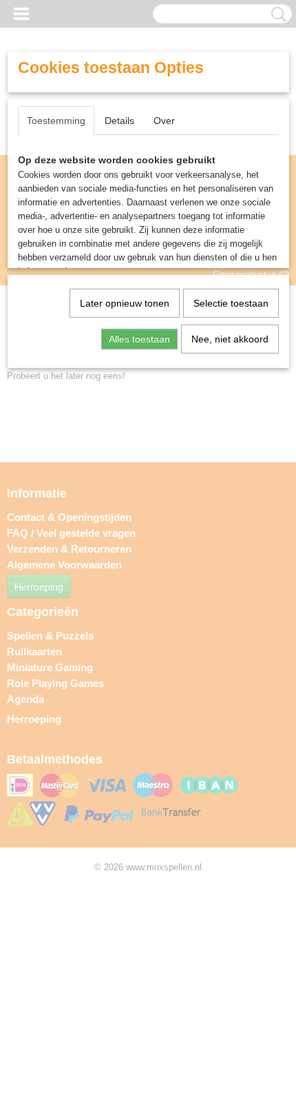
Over (164, 120)
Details (119, 120)
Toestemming (56, 120)
